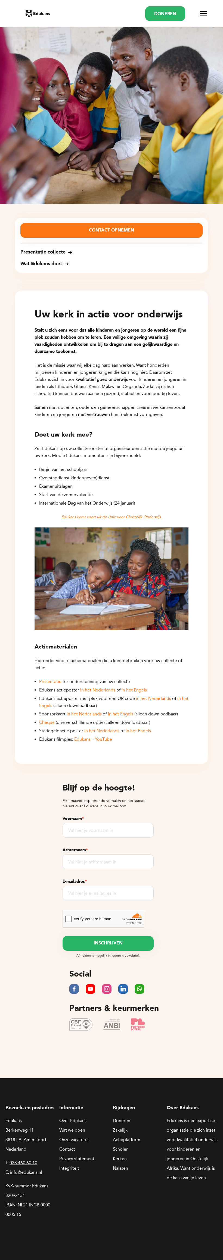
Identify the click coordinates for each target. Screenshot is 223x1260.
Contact (67, 1149)
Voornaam (73, 818)
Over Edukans (72, 1120)
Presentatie (50, 681)
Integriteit (69, 1168)
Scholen (121, 1149)
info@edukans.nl (26, 1172)
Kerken (120, 1158)
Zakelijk (120, 1130)
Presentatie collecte (43, 252)
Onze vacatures (74, 1139)
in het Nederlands (97, 690)
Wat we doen (72, 1130)
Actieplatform (126, 1139)
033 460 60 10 (23, 1162)
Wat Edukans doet (41, 263)
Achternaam (75, 849)
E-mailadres (75, 881)
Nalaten (120, 1168)
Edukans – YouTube (93, 739)
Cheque (47, 722)
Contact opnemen (111, 230)
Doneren (121, 1120)
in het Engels (134, 690)
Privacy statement (76, 1158)
